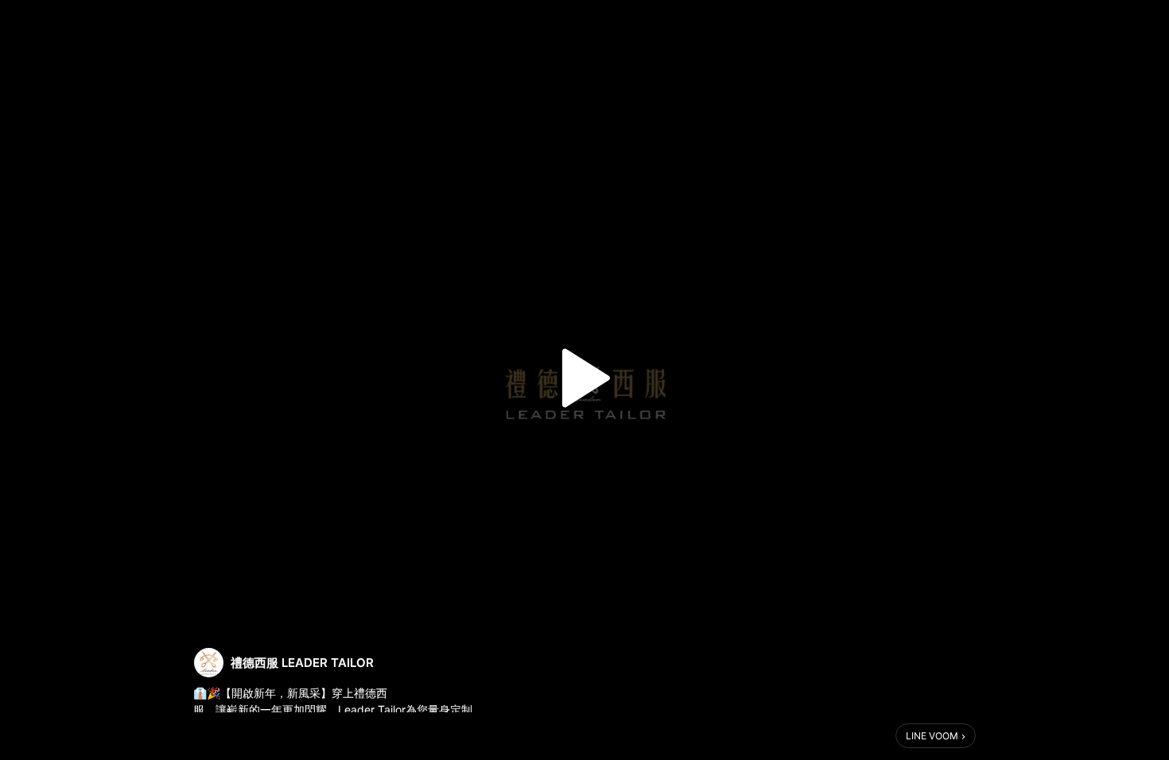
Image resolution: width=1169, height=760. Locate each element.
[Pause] (584, 378)
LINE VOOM (932, 736)
